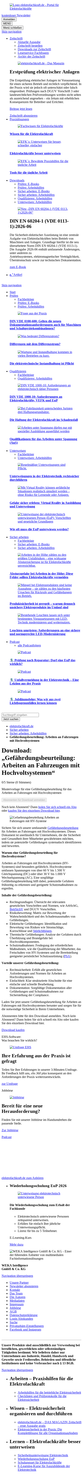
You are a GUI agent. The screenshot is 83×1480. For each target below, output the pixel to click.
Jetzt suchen (10, 719)
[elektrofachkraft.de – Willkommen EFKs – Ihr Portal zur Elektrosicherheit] (41, 8)
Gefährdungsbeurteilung (63, 828)
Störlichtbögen (42, 931)
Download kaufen (13, 1030)
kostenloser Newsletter (16, 15)
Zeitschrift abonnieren (23, 115)
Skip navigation (12, 31)
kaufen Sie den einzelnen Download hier (34, 810)
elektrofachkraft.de (21, 726)
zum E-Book (18, 267)
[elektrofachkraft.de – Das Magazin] (41, 63)
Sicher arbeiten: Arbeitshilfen (28, 733)
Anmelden (9, 19)
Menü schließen (12, 27)
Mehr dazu (16, 1244)
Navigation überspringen (17, 1275)
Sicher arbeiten (19, 729)
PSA (67, 956)
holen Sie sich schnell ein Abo (57, 807)
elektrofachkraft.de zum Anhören (23, 1178)
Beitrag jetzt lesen (21, 108)
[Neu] (45, 212)
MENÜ (7, 23)
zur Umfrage (10, 1083)
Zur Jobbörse (10, 1130)
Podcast (6, 1137)
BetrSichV (16, 909)
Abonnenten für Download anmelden (24, 799)
